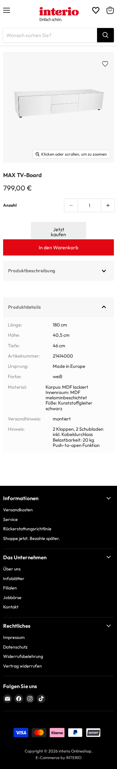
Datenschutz (15, 647)
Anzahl (10, 205)
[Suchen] (105, 35)
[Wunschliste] (96, 10)
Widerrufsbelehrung (23, 656)
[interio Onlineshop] (58, 14)
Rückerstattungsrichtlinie (27, 529)
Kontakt (10, 607)
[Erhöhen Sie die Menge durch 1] (108, 205)
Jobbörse (12, 597)
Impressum (14, 637)
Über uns (12, 569)
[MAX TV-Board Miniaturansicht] (15, 176)
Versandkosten (18, 510)
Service (10, 519)
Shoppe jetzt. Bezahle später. (31, 538)
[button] (58, 230)
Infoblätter (13, 578)
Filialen (10, 588)
